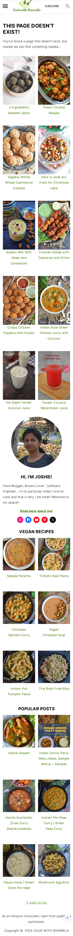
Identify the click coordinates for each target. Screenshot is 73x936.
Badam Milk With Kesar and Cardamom (19, 257)
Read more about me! (36, 511)
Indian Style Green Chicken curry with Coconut (54, 333)
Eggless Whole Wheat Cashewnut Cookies (19, 182)
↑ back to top (36, 902)
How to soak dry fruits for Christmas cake (54, 182)
